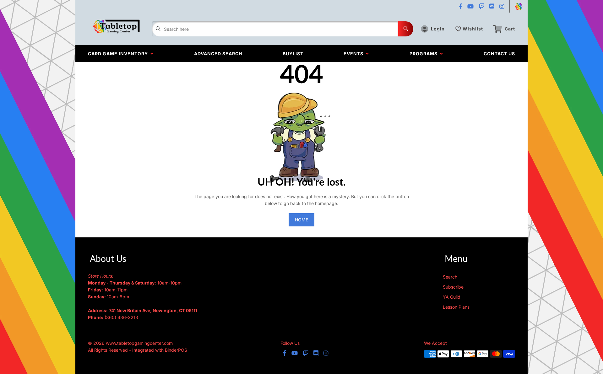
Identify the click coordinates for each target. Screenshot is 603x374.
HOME (301, 219)
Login (438, 28)
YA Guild (451, 297)
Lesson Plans (456, 307)
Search (450, 276)
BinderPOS (176, 350)
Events (355, 53)
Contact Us (499, 53)
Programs (425, 53)
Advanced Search (218, 53)
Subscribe (453, 287)
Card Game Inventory (119, 53)
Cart (510, 28)
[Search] (405, 28)
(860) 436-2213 (121, 317)
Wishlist (473, 28)
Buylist (293, 53)
